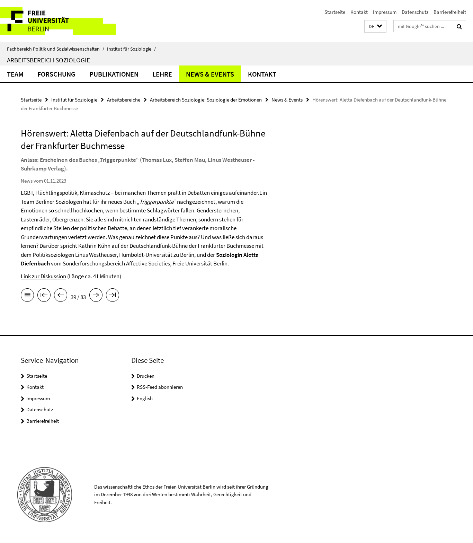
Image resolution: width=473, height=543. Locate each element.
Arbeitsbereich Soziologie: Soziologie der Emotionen (206, 99)
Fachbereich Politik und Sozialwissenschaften (55, 48)
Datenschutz (415, 12)
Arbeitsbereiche (123, 99)
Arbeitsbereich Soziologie (48, 60)
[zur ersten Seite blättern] (44, 296)
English (145, 398)
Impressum (384, 12)
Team (15, 74)
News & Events (210, 74)
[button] (375, 26)
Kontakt (359, 12)
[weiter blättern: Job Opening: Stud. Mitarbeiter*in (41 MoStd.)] (95, 296)
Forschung (56, 74)
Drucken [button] (145, 376)
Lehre (162, 74)
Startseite (334, 12)
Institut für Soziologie (131, 48)
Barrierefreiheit (450, 12)
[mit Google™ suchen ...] (459, 26)
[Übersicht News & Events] (27, 296)
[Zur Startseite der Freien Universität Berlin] (58, 21)
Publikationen (114, 74)
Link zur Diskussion (43, 276)
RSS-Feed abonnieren (160, 387)
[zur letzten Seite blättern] (112, 296)
